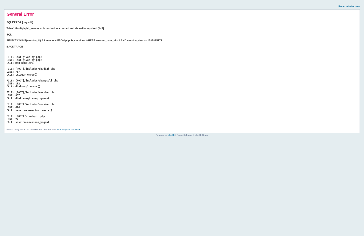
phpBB (171, 135)
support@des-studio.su (68, 129)
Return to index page (349, 6)
